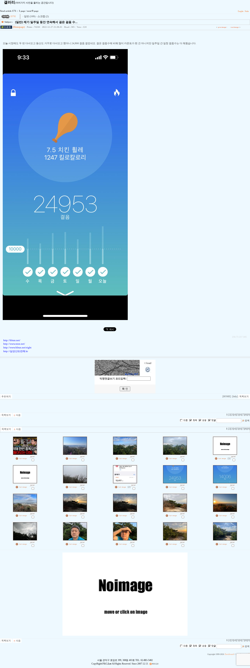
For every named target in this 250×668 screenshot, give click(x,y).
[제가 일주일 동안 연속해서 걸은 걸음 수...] (182, 484)
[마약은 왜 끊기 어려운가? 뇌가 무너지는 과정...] (32, 456)
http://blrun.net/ (11, 340)
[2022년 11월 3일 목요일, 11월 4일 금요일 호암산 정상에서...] (182, 513)
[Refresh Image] (148, 371)
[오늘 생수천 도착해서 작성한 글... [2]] (133, 484)
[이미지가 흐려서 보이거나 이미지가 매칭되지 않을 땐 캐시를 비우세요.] (32, 484)
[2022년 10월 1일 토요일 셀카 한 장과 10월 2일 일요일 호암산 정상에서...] (82, 542)
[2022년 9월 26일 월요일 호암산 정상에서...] (182, 542)
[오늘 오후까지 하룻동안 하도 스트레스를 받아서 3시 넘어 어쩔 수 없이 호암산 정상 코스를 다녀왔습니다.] (82, 484)
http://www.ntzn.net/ (14, 343)
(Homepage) (19, 27)
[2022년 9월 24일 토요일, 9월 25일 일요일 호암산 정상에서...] (232, 542)
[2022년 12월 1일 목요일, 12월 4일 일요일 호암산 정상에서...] (32, 513)
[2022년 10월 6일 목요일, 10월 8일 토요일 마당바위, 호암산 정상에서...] (32, 542)
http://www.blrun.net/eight (17, 347)
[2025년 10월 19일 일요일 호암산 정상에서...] (132, 456)
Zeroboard (229, 654)
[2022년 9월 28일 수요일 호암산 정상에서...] (132, 542)
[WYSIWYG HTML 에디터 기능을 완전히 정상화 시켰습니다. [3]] (233, 456)
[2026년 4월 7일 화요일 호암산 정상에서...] (82, 456)
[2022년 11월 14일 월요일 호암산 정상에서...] (132, 513)
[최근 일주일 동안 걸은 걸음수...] (232, 484)
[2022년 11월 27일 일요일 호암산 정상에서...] (82, 513)
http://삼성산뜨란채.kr (15, 351)
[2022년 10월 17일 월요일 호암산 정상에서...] (232, 513)
